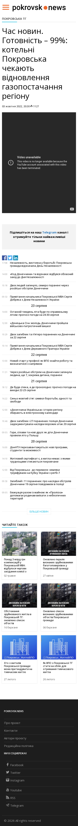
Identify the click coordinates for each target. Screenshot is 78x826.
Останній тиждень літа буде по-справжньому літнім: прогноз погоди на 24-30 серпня (39, 313)
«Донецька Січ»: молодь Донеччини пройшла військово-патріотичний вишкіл (39, 325)
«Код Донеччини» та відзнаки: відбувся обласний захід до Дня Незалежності (41, 276)
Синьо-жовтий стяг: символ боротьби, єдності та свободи (41, 400)
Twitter (15, 773)
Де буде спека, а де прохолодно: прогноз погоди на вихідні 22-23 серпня (43, 389)
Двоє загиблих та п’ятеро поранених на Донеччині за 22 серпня (42, 336)
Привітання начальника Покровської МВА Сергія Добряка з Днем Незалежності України (41, 298)
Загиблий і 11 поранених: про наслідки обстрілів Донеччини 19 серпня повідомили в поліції (40, 483)
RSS (12, 798)
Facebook (16, 765)
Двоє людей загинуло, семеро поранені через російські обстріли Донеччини (39, 287)
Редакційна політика (18, 746)
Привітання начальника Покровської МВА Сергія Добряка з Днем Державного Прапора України (41, 347)
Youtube (16, 790)
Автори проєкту (15, 738)
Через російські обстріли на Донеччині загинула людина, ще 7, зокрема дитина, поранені (41, 374)
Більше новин (39, 511)
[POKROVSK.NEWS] (39, 7)
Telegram (49, 232)
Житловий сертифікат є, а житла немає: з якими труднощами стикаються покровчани (40, 460)
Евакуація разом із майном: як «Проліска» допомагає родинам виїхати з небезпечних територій (38, 495)
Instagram (17, 780)
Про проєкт (12, 723)
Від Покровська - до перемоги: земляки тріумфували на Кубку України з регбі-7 (35, 471)
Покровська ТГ (14, 19)
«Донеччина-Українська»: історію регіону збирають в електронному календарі (36, 411)
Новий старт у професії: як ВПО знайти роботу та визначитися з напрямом (41, 362)
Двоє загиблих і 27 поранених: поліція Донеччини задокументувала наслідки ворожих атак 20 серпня (43, 423)
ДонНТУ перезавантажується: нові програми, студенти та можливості (39, 449)
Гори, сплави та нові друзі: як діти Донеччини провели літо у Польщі (39, 434)
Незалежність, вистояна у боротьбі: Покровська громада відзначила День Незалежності (41, 264)
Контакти (10, 730)
